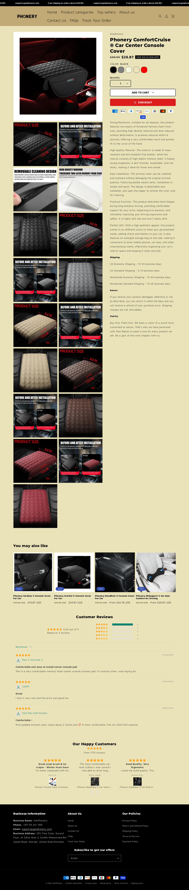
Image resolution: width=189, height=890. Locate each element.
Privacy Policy (129, 820)
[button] (160, 16)
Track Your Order (76, 841)
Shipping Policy (130, 831)
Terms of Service (131, 836)
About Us (72, 825)
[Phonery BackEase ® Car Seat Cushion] (95, 781)
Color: (119, 63)
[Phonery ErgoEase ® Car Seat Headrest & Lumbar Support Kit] (137, 781)
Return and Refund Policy (135, 825)
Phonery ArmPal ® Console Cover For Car (72, 597)
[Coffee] (136, 70)
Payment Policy (130, 841)
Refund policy (105, 883)
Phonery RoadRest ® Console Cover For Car (114, 597)
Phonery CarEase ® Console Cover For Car (32, 597)
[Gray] (121, 70)
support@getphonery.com (37, 829)
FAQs (70, 836)
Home (71, 820)
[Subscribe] (117, 858)
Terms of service (121, 883)
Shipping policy (137, 883)
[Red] (144, 70)
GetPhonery (58, 883)
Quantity (115, 77)
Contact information (74, 883)
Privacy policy (91, 883)
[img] (23, 655)
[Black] (113, 70)
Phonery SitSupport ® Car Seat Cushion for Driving (153, 597)
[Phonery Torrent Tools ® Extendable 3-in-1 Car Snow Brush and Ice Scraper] (52, 781)
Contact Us (73, 831)
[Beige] (129, 70)
